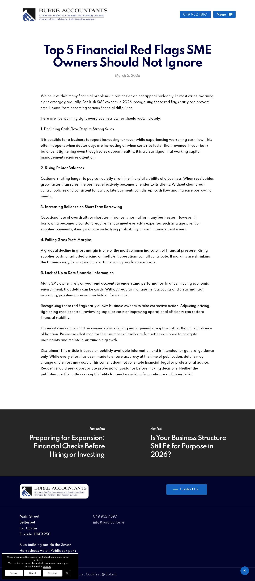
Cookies (92, 574)
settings (47, 567)
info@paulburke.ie (108, 522)
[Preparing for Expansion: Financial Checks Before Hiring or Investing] (64, 442)
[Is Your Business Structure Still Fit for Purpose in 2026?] (191, 442)
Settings (52, 573)
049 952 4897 (105, 516)
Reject (32, 573)
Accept (14, 573)
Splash (111, 574)
